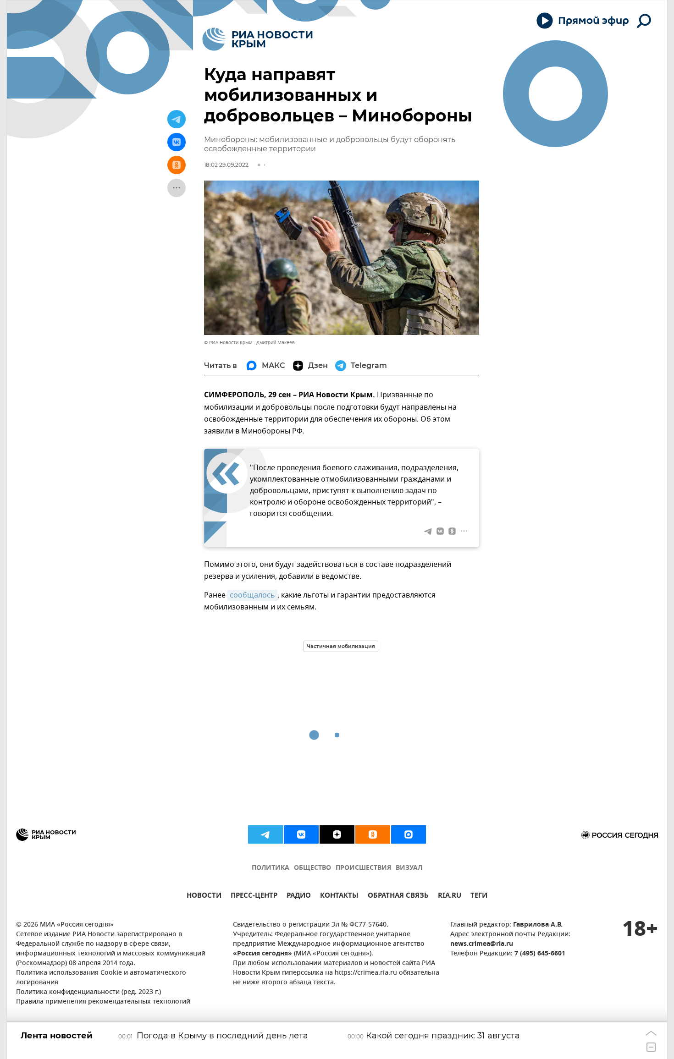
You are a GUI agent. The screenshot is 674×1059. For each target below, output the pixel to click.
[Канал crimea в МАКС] (408, 834)
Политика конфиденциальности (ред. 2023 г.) (88, 992)
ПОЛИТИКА (270, 868)
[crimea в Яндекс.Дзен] (337, 834)
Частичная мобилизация (341, 646)
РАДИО (299, 896)
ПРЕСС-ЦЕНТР (254, 896)
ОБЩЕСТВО (312, 868)
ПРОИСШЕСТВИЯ (363, 868)
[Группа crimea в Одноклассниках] (372, 834)
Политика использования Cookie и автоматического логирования (101, 978)
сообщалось (252, 595)
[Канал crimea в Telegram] (265, 834)
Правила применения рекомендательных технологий (103, 1002)
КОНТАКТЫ (339, 896)
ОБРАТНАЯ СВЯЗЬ (398, 896)
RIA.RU (449, 896)
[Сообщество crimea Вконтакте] (301, 834)
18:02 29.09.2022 (226, 164)
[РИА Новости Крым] (257, 39)
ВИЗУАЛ (409, 868)
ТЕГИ (478, 896)
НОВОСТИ (204, 896)
